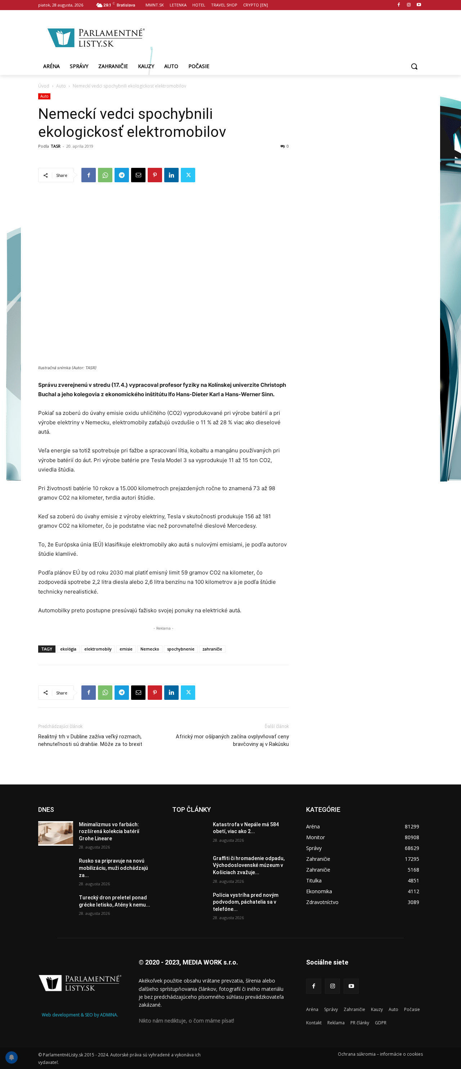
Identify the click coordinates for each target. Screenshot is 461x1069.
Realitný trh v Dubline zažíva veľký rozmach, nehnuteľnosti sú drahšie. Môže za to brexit (90, 740)
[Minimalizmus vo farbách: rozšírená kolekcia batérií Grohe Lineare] (55, 833)
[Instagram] (408, 5)
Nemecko (149, 649)
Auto (61, 86)
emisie (126, 649)
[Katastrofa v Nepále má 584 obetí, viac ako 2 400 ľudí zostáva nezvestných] (189, 833)
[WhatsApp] (105, 175)
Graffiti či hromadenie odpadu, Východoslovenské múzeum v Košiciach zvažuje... (249, 865)
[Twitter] (188, 175)
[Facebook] (399, 5)
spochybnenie (180, 649)
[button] (414, 66)
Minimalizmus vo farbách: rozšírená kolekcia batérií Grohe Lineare (109, 831)
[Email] (138, 175)
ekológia (68, 649)
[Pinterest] (155, 175)
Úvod (43, 86)
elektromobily (98, 649)
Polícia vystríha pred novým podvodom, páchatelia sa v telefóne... (245, 902)
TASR (56, 146)
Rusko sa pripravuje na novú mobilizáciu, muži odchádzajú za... (113, 868)
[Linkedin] (171, 175)
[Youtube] (419, 5)
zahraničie (212, 649)
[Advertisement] (288, 36)
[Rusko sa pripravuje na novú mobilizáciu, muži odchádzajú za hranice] (55, 870)
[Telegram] (122, 175)
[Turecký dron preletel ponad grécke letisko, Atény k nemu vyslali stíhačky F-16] (55, 906)
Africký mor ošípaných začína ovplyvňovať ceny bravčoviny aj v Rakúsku (232, 740)
